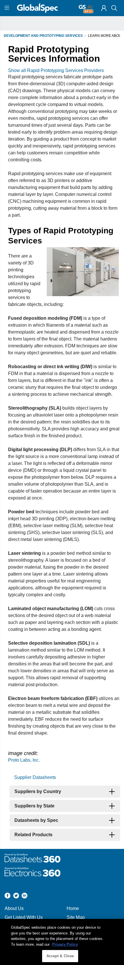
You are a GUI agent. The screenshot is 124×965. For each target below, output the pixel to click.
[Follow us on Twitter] (16, 896)
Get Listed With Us (24, 917)
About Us (14, 908)
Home (73, 908)
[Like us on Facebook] (7, 896)
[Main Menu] (8, 8)
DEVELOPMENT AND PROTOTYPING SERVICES (43, 36)
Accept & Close (60, 956)
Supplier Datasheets (35, 777)
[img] (104, 8)
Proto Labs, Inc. (24, 760)
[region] (62, 942)
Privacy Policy (65, 944)
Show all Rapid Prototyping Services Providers (56, 70)
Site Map (76, 917)
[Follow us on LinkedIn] (24, 896)
